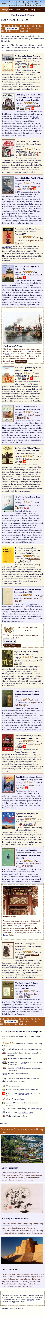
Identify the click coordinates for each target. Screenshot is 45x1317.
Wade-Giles (11, 977)
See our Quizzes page (12, 645)
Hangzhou (28, 351)
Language (25, 9)
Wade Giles (21, 1068)
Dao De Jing (6, 1002)
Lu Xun (29, 604)
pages (8, 36)
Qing (24, 126)
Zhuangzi (12, 965)
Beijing (35, 116)
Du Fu (34, 253)
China (11, 9)
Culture (17, 9)
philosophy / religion (25, 1112)
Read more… (21, 361)
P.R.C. (38, 9)
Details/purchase (33, 105)
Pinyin (23, 1062)
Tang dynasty (7, 246)
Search (6, 1132)
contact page (30, 1299)
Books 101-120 (26, 28)
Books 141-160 (12, 31)
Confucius (6, 874)
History (32, 9)
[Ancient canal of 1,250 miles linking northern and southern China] (3, 310)
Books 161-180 (25, 31)
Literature (5, 1129)
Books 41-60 (29, 26)
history (27, 1089)
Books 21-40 (17, 26)
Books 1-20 (5, 26)
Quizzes (29, 1129)
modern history (23, 1093)
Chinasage (4, 9)
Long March (22, 287)
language (39, 1108)
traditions (21, 1099)
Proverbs (18, 1129)
